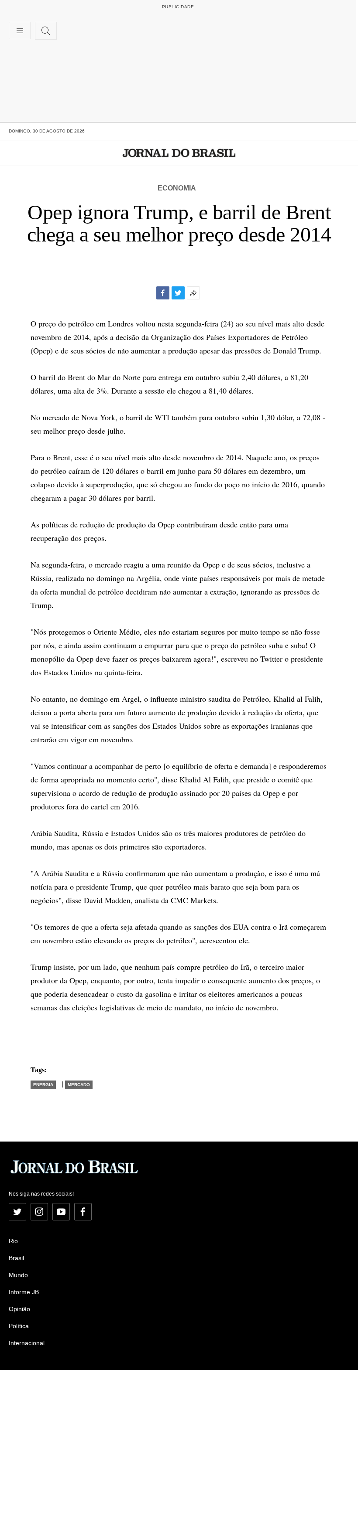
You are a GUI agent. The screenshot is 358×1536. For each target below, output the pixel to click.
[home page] (179, 153)
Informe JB (24, 1291)
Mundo (18, 1274)
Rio (13, 1240)
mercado (79, 1084)
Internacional (27, 1342)
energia (43, 1084)
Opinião (19, 1308)
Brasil (16, 1257)
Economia (177, 188)
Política (19, 1325)
